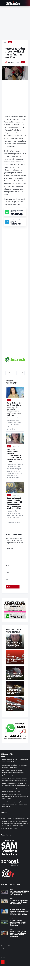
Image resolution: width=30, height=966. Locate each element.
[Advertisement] (15, 22)
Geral (10, 42)
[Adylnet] (15, 873)
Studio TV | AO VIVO (7, 949)
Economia (20, 373)
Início (5, 42)
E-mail (8, 572)
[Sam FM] (15, 847)
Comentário (10, 548)
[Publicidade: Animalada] (15, 609)
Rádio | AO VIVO (6, 946)
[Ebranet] (15, 862)
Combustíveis (10, 373)
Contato (3, 958)
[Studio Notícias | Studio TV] (13, 3)
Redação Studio (11, 62)
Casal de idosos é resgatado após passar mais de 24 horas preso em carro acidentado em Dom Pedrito (14, 503)
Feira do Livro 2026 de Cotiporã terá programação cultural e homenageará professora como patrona (14, 409)
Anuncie (3, 955)
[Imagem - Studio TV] (15, 730)
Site (7, 579)
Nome (8, 565)
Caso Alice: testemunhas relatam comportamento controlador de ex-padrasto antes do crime (14, 455)
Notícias (3, 952)
